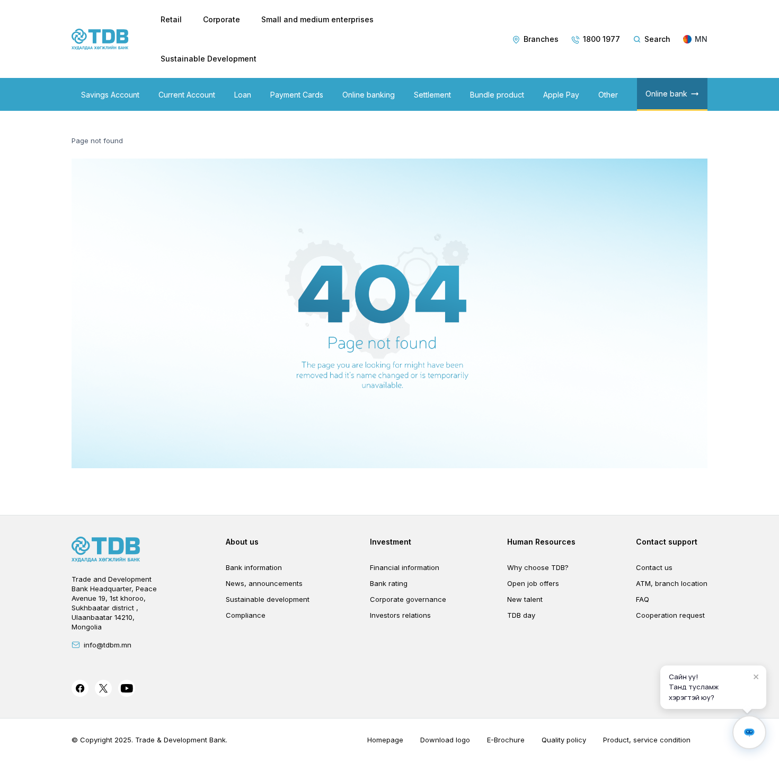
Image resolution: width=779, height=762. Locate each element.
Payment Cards (296, 94)
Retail (171, 19)
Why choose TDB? (538, 567)
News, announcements (264, 583)
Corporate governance (408, 599)
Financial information (404, 567)
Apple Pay (561, 94)
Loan (242, 94)
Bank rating (389, 583)
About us (242, 541)
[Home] (100, 39)
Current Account (186, 94)
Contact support (666, 541)
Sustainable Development (208, 58)
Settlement (432, 94)
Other (608, 94)
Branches (541, 38)
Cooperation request (670, 615)
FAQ (642, 599)
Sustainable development (267, 599)
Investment (390, 541)
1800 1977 (601, 38)
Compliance (245, 615)
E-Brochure (506, 739)
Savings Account (110, 94)
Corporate (221, 19)
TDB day (521, 615)
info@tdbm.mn (107, 645)
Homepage (385, 739)
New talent (525, 599)
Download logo (445, 739)
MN (701, 38)
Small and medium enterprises (317, 19)
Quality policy (564, 739)
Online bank (666, 93)
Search (657, 38)
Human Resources (541, 541)
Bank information (254, 567)
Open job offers (533, 583)
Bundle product (497, 94)
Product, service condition (647, 739)
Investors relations (400, 615)
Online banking (368, 94)
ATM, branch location (671, 583)
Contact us (654, 567)
